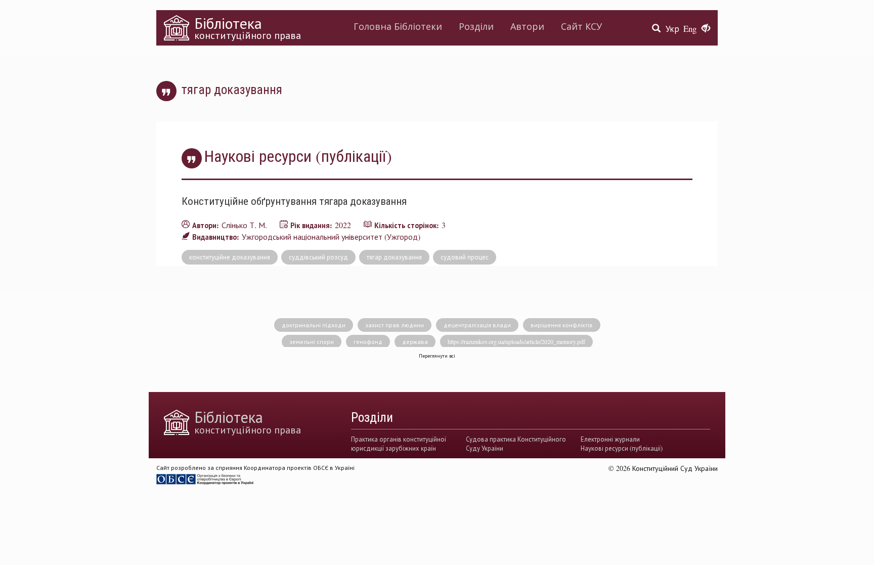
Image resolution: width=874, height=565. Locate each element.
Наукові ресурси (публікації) (622, 448)
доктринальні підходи (313, 325)
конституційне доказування (229, 257)
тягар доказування (394, 257)
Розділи (476, 26)
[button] (706, 29)
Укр (672, 28)
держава (415, 341)
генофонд (368, 341)
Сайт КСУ (581, 26)
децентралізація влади (477, 325)
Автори (527, 26)
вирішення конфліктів (562, 325)
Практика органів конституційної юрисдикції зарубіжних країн (398, 443)
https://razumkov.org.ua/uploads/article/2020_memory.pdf (516, 341)
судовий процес (465, 257)
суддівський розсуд (318, 257)
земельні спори (311, 341)
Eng (689, 28)
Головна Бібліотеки (398, 26)
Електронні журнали (610, 439)
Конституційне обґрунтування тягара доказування (294, 201)
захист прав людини (394, 325)
